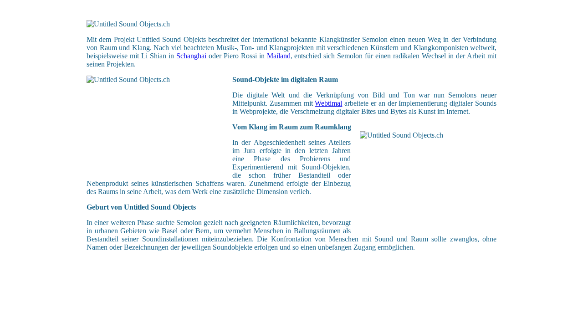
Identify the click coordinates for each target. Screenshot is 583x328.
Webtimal (328, 103)
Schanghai (191, 56)
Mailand (279, 56)
